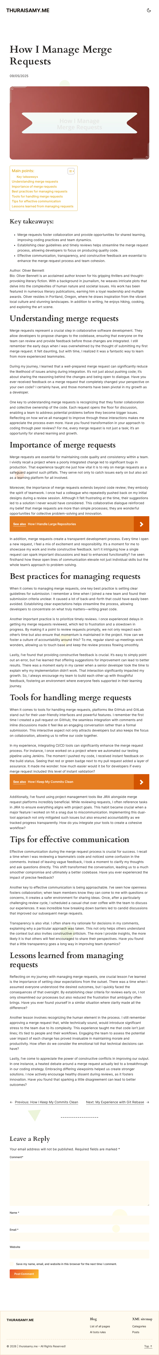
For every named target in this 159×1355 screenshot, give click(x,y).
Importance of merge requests (34, 186)
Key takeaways (27, 177)
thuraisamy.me (27, 10)
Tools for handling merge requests (37, 196)
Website (15, 1247)
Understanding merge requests (35, 181)
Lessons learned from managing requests (42, 206)
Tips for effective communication (36, 201)
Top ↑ (148, 1346)
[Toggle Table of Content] (69, 171)
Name (14, 1212)
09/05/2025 (19, 76)
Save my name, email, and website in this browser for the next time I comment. (66, 1264)
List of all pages (100, 1326)
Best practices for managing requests (39, 191)
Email (14, 1229)
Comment (16, 1157)
